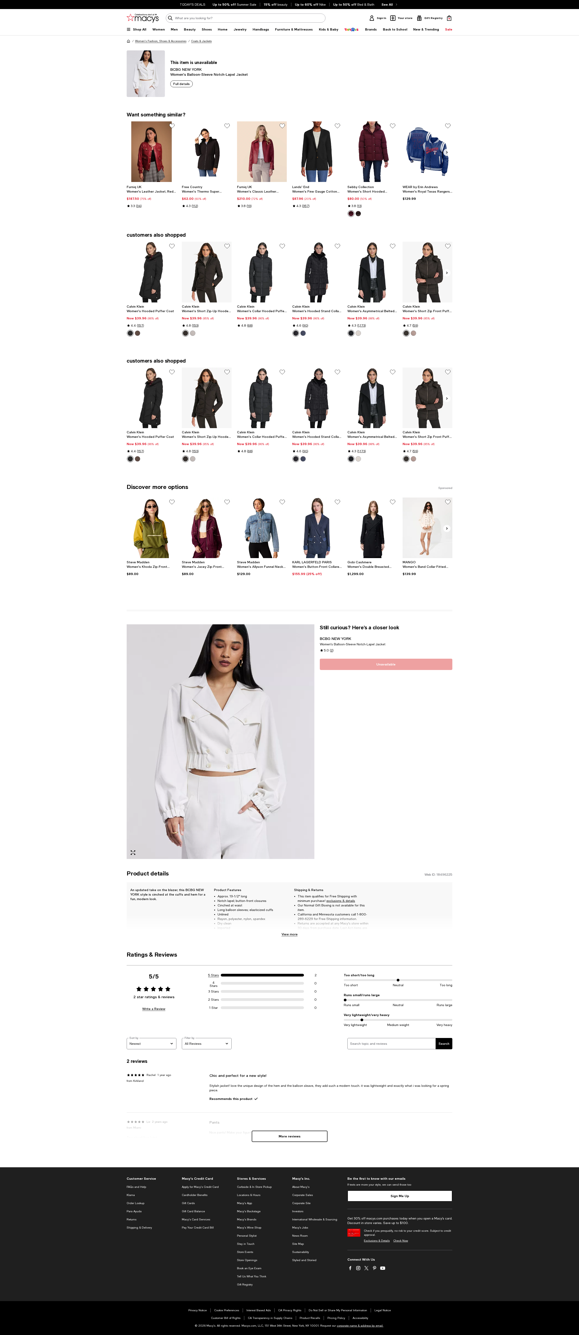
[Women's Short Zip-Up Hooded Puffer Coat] (207, 272)
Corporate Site (301, 1203)
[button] (220, 741)
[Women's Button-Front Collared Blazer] (317, 528)
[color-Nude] (358, 333)
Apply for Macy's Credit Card (200, 1187)
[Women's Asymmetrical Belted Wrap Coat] (372, 272)
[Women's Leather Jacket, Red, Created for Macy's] (151, 151)
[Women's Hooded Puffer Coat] (151, 272)
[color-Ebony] (406, 333)
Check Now (400, 1240)
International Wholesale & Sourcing (314, 1219)
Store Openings (247, 1260)
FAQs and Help (136, 1187)
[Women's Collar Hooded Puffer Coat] (262, 272)
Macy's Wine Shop (249, 1227)
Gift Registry (245, 1284)
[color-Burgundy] (351, 213)
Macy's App (244, 1203)
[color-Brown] (358, 213)
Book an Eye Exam (249, 1268)
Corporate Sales (302, 1195)
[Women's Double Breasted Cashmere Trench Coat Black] (372, 528)
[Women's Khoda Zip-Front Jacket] (151, 528)
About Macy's (300, 1187)
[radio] (351, 213)
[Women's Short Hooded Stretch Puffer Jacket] (372, 151)
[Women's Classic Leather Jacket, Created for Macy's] (262, 151)
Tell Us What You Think (251, 1276)
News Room (300, 1235)
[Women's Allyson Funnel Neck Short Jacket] (262, 528)
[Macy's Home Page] (143, 18)
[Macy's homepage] (128, 41)
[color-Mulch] (137, 333)
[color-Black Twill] (351, 333)
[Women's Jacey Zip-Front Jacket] (207, 528)
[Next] (447, 152)
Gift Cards (188, 1203)
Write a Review (153, 1009)
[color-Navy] (303, 333)
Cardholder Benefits (194, 1195)
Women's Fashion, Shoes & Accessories (160, 41)
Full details (181, 84)
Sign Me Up (400, 1196)
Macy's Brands (246, 1219)
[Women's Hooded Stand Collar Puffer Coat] (317, 272)
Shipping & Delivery (139, 1227)
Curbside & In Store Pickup (254, 1187)
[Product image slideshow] (220, 741)
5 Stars (213, 975)
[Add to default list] (172, 126)
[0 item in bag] (449, 18)
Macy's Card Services (196, 1219)
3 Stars (213, 991)
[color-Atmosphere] (192, 333)
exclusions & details (340, 901)
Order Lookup (135, 1203)
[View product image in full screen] (133, 852)
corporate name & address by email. (360, 1325)
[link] (151, 196)
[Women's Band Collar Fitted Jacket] (427, 528)
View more (290, 934)
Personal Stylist (246, 1235)
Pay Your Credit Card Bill (198, 1227)
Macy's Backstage (249, 1211)
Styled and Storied (304, 1260)
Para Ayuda (134, 1211)
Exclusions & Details (377, 1240)
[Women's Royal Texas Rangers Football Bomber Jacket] (427, 151)
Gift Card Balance (193, 1211)
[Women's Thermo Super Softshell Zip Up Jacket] (207, 151)
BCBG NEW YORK (186, 69)
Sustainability (300, 1252)
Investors (297, 1211)
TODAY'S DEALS (192, 4)
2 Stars (213, 999)
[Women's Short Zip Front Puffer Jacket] (427, 272)
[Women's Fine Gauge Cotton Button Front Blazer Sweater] (317, 151)
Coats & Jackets (201, 41)
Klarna (131, 1195)
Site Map (298, 1243)
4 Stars (214, 983)
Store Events (245, 1252)
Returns (131, 1219)
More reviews (290, 1136)
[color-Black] (130, 333)
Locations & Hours (248, 1195)
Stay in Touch (245, 1243)
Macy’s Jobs (300, 1227)
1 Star (213, 1008)
